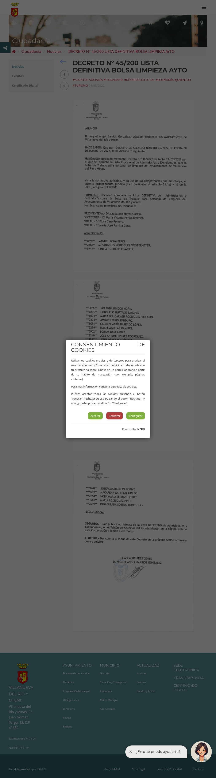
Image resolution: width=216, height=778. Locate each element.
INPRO (140, 429)
